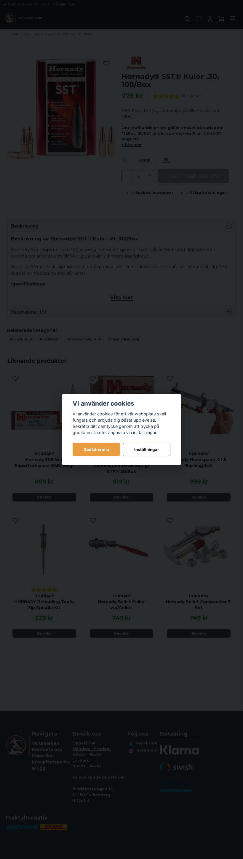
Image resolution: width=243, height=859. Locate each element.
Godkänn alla (96, 449)
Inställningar (146, 449)
